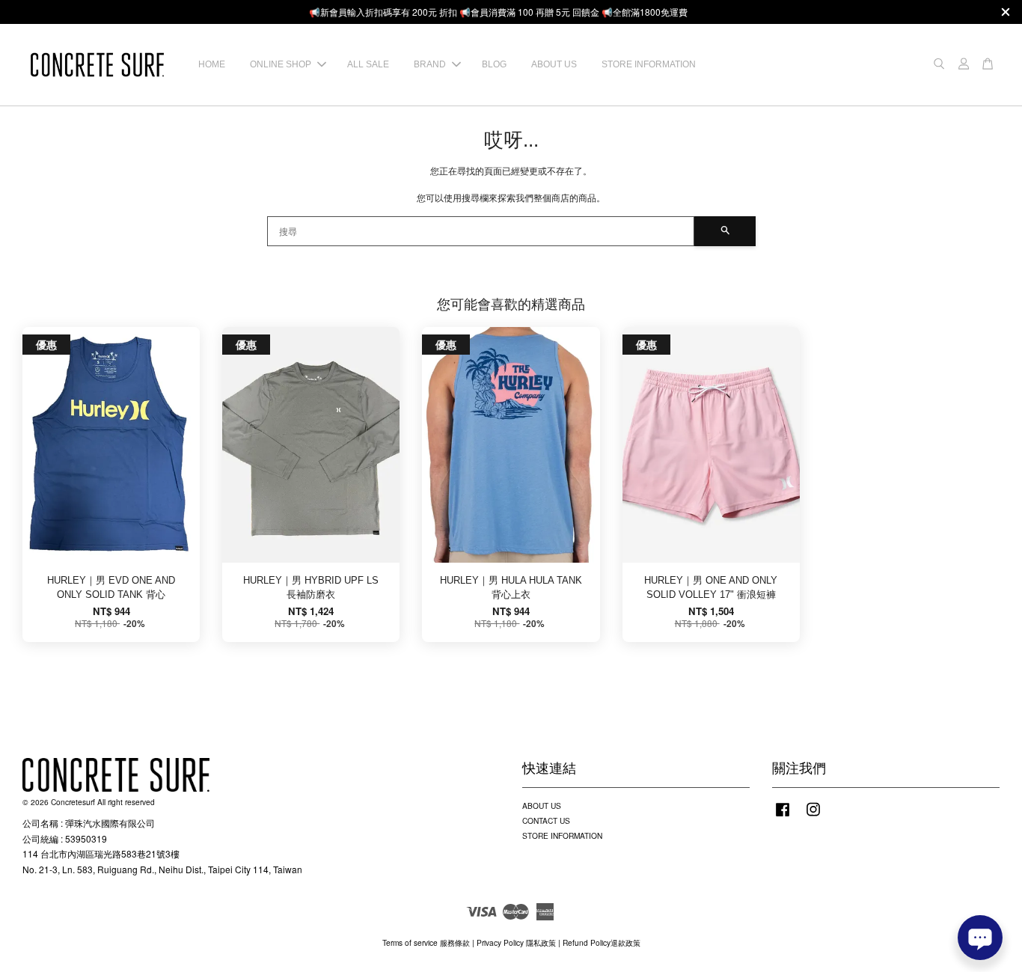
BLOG (494, 64)
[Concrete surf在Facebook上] (782, 816)
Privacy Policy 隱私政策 (516, 942)
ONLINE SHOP (280, 64)
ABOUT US (554, 64)
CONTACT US (546, 820)
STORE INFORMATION (649, 64)
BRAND (430, 64)
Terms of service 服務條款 (426, 942)
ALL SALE (368, 64)
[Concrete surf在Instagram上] (813, 816)
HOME (211, 64)
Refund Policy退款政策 (601, 942)
